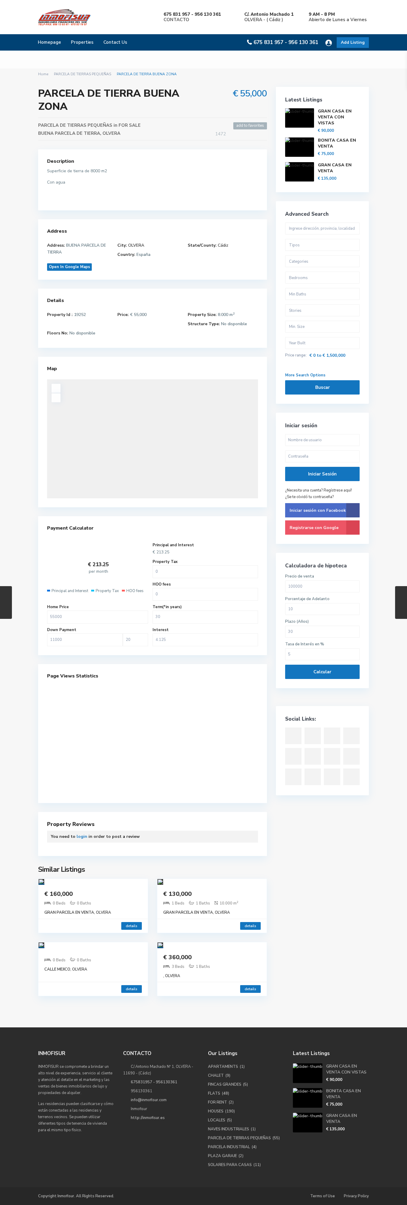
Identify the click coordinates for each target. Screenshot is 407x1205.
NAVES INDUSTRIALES (228, 1129)
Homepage (49, 42)
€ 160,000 (58, 894)
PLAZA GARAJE (222, 1156)
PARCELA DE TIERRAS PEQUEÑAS (82, 74)
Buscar (322, 387)
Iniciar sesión (322, 474)
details (131, 926)
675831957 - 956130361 (154, 1082)
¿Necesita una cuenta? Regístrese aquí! (318, 490)
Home (43, 74)
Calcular (322, 672)
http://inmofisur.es (148, 1118)
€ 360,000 (177, 957)
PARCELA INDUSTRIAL (229, 1147)
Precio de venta (299, 576)
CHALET (216, 1075)
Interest (161, 630)
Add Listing (353, 42)
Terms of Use (322, 1196)
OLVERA (111, 133)
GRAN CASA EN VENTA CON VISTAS (335, 117)
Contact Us (115, 42)
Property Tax (165, 561)
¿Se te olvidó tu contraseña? (309, 497)
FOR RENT (217, 1102)
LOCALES (216, 1120)
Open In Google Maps (69, 267)
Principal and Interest (173, 545)
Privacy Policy (356, 1196)
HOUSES (215, 1111)
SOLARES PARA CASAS (230, 1165)
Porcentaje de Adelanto (307, 599)
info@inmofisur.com (149, 1100)
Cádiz (223, 245)
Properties (82, 42)
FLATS (214, 1093)
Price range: (296, 355)
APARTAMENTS (223, 1066)
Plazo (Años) (297, 622)
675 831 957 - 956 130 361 (286, 42)
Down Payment (61, 630)
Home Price (58, 607)
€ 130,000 (177, 894)
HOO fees (162, 584)
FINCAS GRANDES (224, 1084)
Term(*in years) (167, 607)
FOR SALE (130, 125)
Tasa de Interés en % (304, 644)
